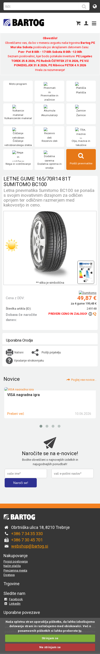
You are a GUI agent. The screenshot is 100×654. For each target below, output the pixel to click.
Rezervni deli (49, 141)
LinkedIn (14, 603)
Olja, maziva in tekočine (81, 143)
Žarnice (81, 115)
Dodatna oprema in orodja (49, 166)
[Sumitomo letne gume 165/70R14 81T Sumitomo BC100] (85, 271)
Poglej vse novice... (84, 379)
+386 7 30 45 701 (27, 539)
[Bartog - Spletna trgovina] (23, 29)
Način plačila (12, 566)
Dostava (9, 575)
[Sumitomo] (88, 293)
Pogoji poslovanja (15, 561)
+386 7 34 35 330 (27, 533)
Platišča (81, 92)
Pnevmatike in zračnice (49, 97)
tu (80, 630)
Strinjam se (50, 638)
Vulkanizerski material (18, 118)
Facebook (16, 599)
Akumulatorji (49, 115)
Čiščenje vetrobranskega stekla (18, 143)
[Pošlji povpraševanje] (92, 313)
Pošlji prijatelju (51, 352)
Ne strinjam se (50, 647)
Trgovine (11, 583)
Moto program (18, 84)
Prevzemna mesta (15, 570)
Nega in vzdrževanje (18, 163)
